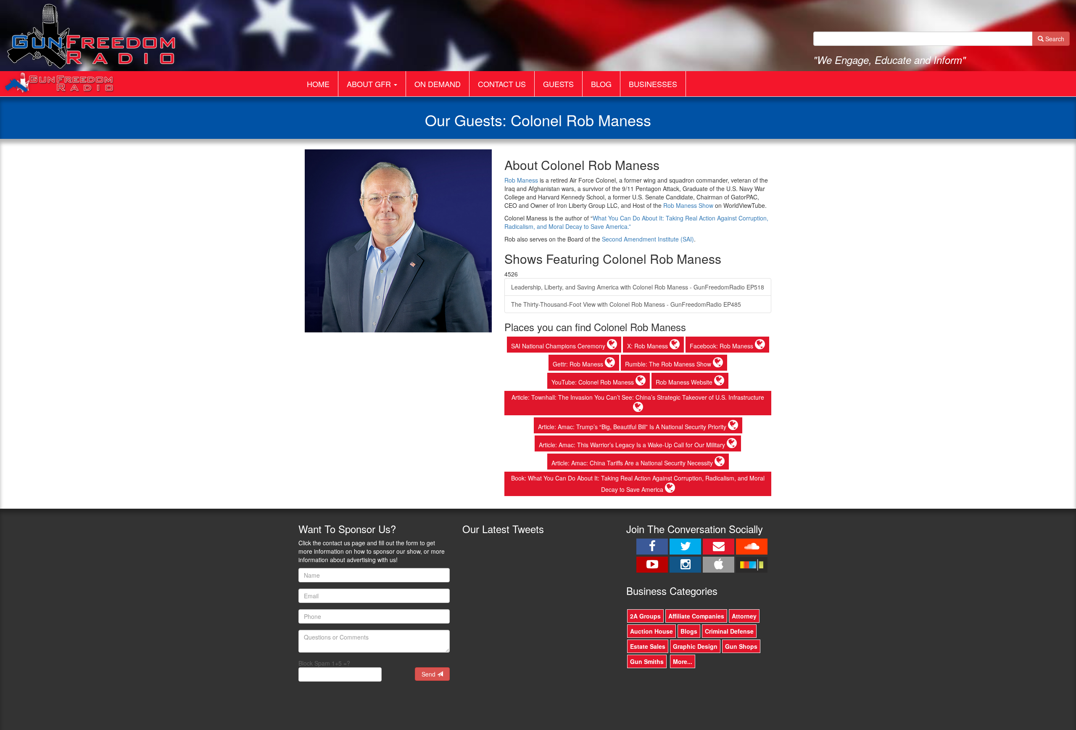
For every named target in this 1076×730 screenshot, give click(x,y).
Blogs (688, 631)
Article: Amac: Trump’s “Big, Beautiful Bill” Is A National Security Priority (633, 426)
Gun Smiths (647, 661)
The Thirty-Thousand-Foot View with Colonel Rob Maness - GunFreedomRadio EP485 (626, 304)
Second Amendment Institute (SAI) (648, 239)
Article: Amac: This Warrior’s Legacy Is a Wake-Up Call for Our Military (633, 445)
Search (1054, 39)
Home (318, 83)
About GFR (370, 83)
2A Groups (645, 616)
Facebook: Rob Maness (722, 346)
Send (429, 674)
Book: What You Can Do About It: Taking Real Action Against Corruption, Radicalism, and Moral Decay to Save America (638, 484)
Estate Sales (647, 646)
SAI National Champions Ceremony (559, 346)
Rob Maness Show (688, 205)
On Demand (437, 83)
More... (682, 661)
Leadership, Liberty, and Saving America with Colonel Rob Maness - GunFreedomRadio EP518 (637, 287)
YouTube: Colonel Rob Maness (593, 382)
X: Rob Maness (648, 346)
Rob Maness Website (685, 382)
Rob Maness (521, 180)
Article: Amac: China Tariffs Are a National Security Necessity (633, 463)
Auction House (651, 631)
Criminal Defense (729, 631)
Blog (601, 83)
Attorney (744, 616)
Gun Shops (741, 646)
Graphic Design (695, 646)
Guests (558, 83)
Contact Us (502, 83)
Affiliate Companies (696, 616)
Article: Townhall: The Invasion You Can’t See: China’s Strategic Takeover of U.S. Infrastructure (638, 397)
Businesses (653, 83)
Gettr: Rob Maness (579, 364)
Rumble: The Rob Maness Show (669, 364)
